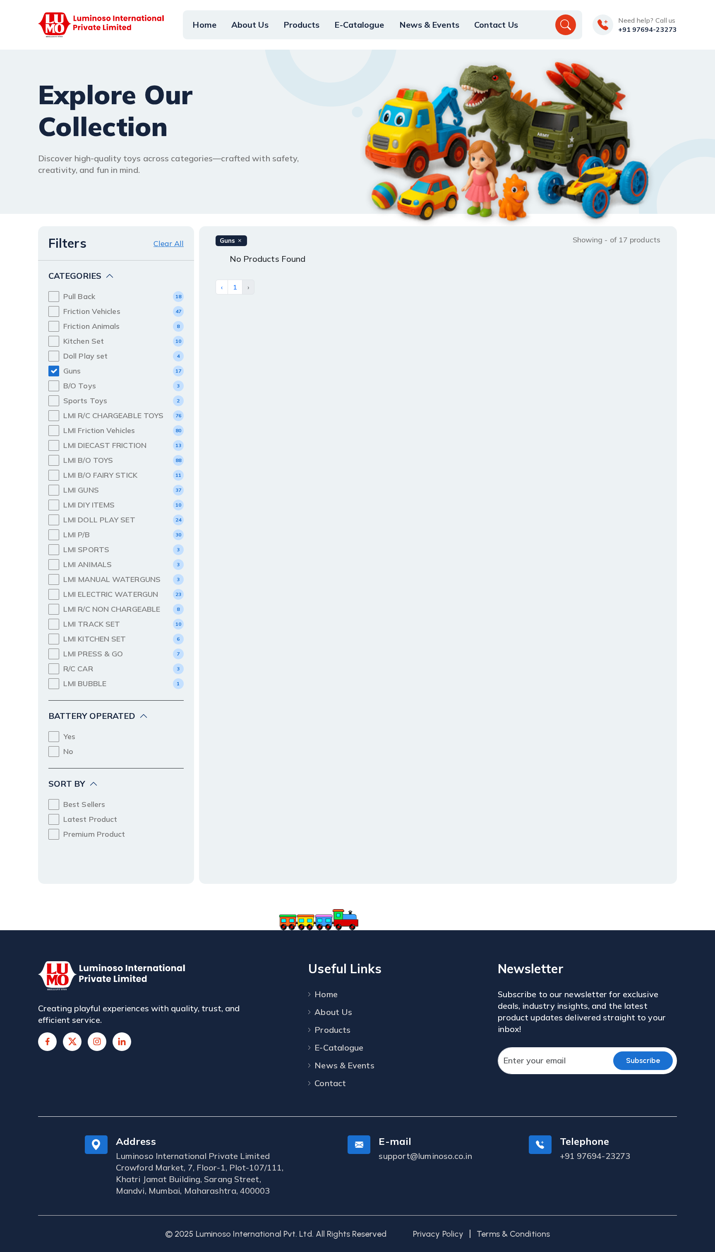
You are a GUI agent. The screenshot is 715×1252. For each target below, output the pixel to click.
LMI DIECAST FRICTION (104, 445)
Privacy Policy (438, 1234)
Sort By (66, 783)
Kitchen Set (83, 341)
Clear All (169, 243)
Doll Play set (85, 356)
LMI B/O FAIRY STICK (100, 475)
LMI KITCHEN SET (94, 639)
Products (301, 24)
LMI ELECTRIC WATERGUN (110, 594)
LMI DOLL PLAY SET (99, 519)
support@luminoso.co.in (425, 1156)
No (68, 751)
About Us (250, 24)
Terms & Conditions (513, 1234)
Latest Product (90, 819)
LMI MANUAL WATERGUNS (112, 579)
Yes (69, 736)
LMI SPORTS (86, 549)
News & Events (429, 24)
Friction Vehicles (91, 311)
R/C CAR (78, 668)
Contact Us (496, 24)
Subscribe (643, 1060)
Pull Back (79, 296)
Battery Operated (91, 716)
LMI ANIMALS (87, 564)
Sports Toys (85, 400)
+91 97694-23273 (647, 29)
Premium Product (94, 834)
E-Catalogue (359, 24)
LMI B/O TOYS (88, 460)
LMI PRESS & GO (93, 653)
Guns (72, 371)
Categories (74, 276)
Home (204, 24)
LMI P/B (76, 534)
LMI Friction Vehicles (99, 430)
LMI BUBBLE (84, 683)
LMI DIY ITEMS (89, 505)
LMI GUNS (81, 490)
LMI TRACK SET (91, 624)
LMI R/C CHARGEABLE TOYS (113, 415)
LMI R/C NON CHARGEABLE (111, 609)
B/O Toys (79, 385)
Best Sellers (84, 804)
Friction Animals (91, 326)
